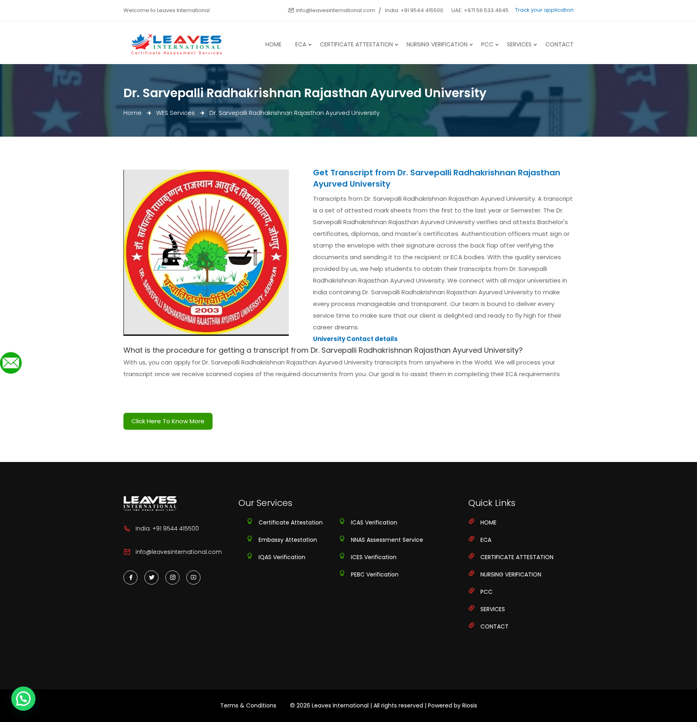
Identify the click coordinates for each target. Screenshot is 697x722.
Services (519, 44)
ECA (300, 44)
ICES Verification (373, 557)
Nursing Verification (437, 44)
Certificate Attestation (356, 44)
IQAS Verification (282, 557)
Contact (559, 44)
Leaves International (340, 705)
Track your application (544, 10)
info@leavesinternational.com (335, 10)
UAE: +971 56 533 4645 (480, 10)
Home (273, 44)
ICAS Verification (374, 522)
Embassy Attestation (288, 540)
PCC (487, 44)
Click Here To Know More (168, 421)
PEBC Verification (375, 574)
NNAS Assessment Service (387, 540)
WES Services (175, 112)
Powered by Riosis (452, 705)
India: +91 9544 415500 (414, 10)
